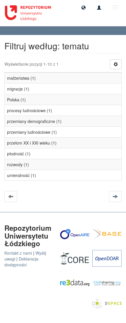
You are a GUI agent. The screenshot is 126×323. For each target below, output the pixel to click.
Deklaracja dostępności (21, 262)
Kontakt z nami (18, 253)
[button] (83, 7)
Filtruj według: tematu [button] (26, 30)
